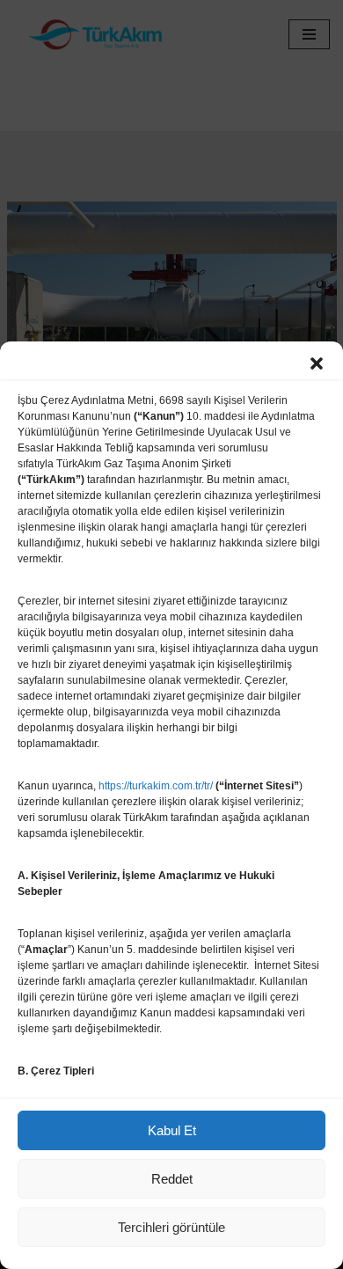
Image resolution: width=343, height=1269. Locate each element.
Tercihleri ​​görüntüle (171, 1227)
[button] (316, 363)
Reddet (172, 1178)
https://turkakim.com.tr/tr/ (156, 786)
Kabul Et (172, 1130)
